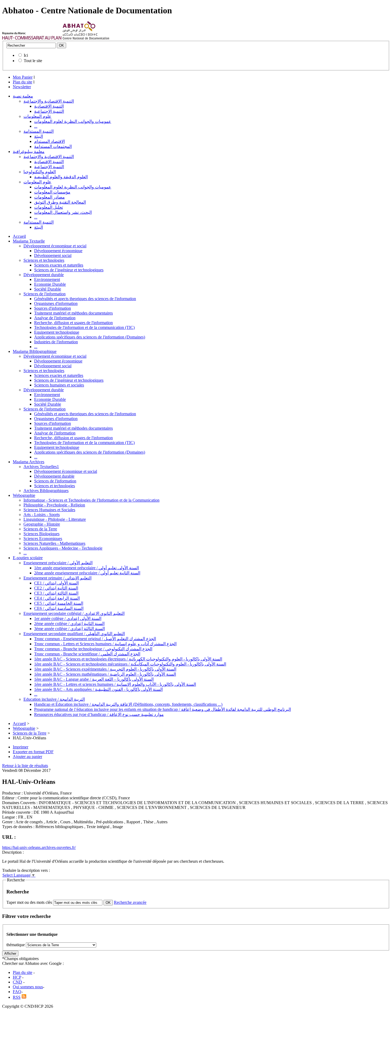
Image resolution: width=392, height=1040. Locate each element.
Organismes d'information (56, 303)
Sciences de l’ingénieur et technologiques (68, 270)
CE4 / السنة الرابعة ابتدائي (57, 598)
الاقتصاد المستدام (49, 141)
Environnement (47, 279)
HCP (17, 977)
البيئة (38, 136)
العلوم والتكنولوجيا (39, 172)
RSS (17, 997)
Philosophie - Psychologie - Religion (54, 505)
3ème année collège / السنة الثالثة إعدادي (69, 628)
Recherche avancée (130, 902)
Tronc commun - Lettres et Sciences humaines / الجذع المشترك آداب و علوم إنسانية (105, 644)
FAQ (17, 991)
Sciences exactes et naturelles (58, 265)
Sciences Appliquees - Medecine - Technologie (62, 548)
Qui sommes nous (28, 987)
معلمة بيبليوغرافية (29, 151)
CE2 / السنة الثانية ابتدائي (56, 588)
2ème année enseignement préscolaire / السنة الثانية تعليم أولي (87, 573)
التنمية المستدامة (38, 131)
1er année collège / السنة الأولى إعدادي (67, 618)
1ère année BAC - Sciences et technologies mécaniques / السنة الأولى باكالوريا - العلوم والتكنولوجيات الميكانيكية (130, 664)
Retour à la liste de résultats (25, 765)
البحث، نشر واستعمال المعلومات (63, 212)
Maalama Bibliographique (35, 351)
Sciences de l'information (44, 294)
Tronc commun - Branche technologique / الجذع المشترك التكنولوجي (93, 649)
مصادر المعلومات (49, 197)
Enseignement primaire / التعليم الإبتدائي (57, 578)
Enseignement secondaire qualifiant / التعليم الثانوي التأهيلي (74, 633)
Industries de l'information (56, 342)
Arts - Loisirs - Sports (41, 514)
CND (17, 982)
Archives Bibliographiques (46, 490)
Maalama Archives (28, 461)
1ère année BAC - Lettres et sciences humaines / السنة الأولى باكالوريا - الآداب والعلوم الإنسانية (115, 684)
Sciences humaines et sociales (59, 385)
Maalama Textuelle (29, 241)
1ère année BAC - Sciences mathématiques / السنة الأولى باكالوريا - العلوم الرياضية (105, 674)
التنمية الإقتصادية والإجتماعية (48, 101)
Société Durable (47, 289)
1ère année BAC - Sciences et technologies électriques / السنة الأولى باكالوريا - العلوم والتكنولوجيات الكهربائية (128, 659)
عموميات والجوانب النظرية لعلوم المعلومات (72, 121)
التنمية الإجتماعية (49, 111)
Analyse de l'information (54, 318)
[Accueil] (32, 38)
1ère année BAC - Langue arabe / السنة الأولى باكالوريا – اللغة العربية (94, 679)
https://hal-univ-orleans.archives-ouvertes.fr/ (39, 847)
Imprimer (20, 747)
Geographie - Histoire (41, 524)
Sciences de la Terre (40, 529)
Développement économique (58, 250)
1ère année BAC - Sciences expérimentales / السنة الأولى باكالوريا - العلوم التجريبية (105, 669)
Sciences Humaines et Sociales (49, 509)
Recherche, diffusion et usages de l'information (73, 322)
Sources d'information (52, 308)
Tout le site (33, 60)
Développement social (52, 255)
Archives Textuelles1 (41, 466)
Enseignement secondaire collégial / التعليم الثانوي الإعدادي (74, 613)
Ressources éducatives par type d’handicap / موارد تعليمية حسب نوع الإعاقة (99, 714)
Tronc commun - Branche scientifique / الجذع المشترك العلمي (87, 654)
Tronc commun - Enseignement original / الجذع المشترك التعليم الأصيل (95, 638)
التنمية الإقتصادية (49, 106)
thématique (15, 944)
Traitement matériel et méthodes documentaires (73, 313)
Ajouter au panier (27, 756)
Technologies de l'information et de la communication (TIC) (84, 327)
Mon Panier (23, 77)
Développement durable (43, 274)
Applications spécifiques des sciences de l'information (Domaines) (89, 337)
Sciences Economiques (42, 538)
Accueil (19, 236)
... (35, 126)
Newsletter (22, 86)
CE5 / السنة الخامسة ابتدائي (58, 603)
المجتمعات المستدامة (53, 146)
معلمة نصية (23, 96)
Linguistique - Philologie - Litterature (54, 519)
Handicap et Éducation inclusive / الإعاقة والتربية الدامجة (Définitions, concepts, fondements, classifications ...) (128, 704)
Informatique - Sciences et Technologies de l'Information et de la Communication (91, 500)
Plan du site (22, 82)
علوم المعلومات (37, 116)
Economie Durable (50, 284)
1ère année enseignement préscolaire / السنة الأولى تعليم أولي (86, 568)
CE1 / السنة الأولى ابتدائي (56, 583)
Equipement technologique (56, 332)
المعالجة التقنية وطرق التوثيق (60, 202)
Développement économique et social (54, 246)
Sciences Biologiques (41, 533)
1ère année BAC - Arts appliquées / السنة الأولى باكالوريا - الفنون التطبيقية (98, 689)
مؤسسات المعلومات (52, 192)
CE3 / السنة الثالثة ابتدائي (56, 593)
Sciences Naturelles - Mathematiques (54, 543)
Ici (26, 55)
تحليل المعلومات (48, 207)
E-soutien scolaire (28, 557)
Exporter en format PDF (33, 751)
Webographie (24, 495)
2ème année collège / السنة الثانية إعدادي (69, 623)
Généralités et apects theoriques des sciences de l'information (85, 298)
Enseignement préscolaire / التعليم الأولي (58, 563)
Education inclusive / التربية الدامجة (54, 699)
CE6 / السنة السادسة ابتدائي (58, 608)
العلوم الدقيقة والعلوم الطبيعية (61, 177)
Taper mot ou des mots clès (29, 902)
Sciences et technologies (43, 260)
